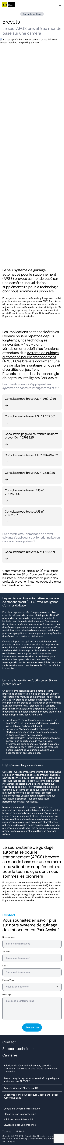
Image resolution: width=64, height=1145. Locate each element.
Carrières (10, 1055)
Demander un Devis (32, 14)
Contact (9, 1042)
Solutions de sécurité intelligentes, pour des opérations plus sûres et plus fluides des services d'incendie (30, 1068)
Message (6, 994)
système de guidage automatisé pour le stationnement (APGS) (30, 356)
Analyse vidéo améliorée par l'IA (21, 1088)
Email (4, 965)
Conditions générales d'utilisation (22, 1108)
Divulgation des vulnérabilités (20, 1124)
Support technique (18, 1049)
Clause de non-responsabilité (20, 1114)
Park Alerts (12, 729)
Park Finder (12, 720)
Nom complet (8, 937)
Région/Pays (8, 980)
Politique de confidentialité (18, 1119)
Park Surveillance (15, 746)
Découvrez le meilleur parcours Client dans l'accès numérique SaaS (31, 1096)
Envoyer (30, 1027)
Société (6, 951)
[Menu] (60, 5)
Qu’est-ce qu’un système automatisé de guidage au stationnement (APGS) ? (32, 1080)
